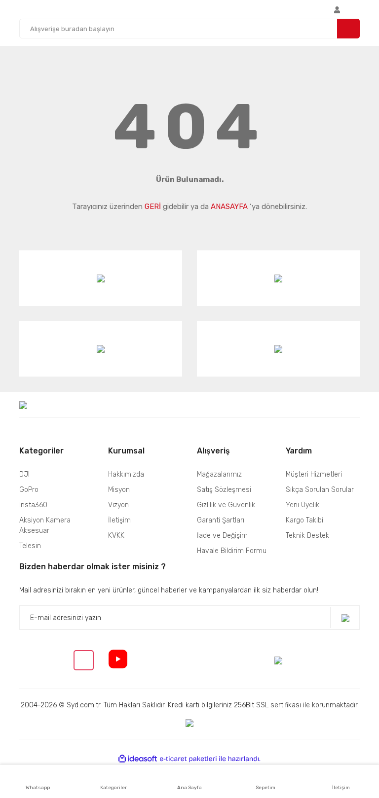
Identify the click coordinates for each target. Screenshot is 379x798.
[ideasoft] (137, 758)
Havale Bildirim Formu (231, 551)
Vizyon (118, 505)
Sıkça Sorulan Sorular (320, 490)
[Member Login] (337, 9)
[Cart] (357, 9)
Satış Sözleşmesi (224, 490)
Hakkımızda (126, 474)
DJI (24, 474)
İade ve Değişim (222, 535)
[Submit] (345, 617)
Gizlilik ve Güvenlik (226, 505)
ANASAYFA (229, 206)
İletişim (119, 520)
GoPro (28, 490)
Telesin (30, 546)
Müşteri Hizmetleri (314, 474)
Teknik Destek (307, 535)
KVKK (116, 535)
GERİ (153, 206)
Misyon (119, 490)
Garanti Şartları (220, 520)
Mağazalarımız (219, 474)
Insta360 (33, 505)
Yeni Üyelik (302, 505)
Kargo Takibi (304, 520)
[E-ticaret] (188, 759)
